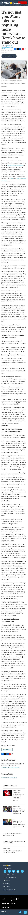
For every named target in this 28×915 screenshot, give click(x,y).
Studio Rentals (6, 880)
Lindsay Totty (7, 774)
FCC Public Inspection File (9, 877)
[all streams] (25, 912)
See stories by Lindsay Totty (9, 777)
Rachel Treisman (6, 46)
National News (7, 749)
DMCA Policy (6, 886)
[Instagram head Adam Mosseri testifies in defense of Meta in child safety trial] (7, 822)
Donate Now (16, 3)
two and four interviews (15, 165)
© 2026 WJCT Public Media (8, 874)
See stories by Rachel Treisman (10, 767)
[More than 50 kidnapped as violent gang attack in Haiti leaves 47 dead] (7, 809)
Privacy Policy (6, 883)
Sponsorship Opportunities (9, 889)
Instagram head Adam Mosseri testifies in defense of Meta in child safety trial (19, 824)
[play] (20, 912)
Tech (14, 819)
